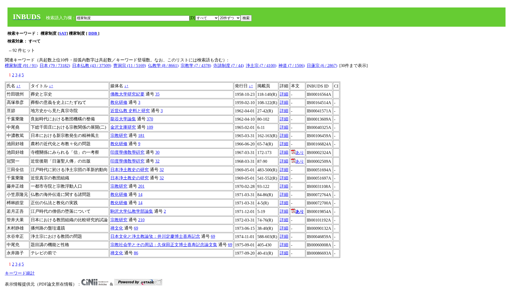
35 (157, 94)
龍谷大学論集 (123, 119)
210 (141, 220)
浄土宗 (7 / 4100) (261, 65)
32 (157, 161)
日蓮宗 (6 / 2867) (322, 65)
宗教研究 (118, 135)
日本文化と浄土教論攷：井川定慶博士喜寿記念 (155, 236)
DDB (93, 33)
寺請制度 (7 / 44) (228, 65)
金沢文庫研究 (123, 127)
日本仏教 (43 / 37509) (91, 65)
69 (136, 228)
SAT (63, 33)
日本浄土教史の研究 (129, 169)
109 (150, 127)
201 (141, 186)
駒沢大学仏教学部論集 (131, 211)
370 (150, 119)
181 (141, 135)
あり (300, 152)
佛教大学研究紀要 (127, 94)
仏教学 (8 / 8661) (163, 65)
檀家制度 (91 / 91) (21, 65)
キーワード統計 (20, 273)
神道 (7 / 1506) (291, 65)
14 (140, 194)
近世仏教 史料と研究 (130, 110)
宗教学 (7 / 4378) (196, 65)
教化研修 (118, 102)
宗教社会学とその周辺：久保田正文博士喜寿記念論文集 (163, 244)
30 (157, 152)
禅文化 (116, 228)
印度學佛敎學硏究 (127, 152)
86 (136, 253)
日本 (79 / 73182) (55, 65)
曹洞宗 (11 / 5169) (129, 65)
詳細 (284, 94)
